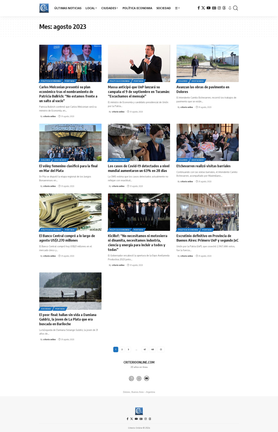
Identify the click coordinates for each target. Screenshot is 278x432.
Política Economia (51, 81)
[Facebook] (199, 8)
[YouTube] (208, 8)
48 (152, 349)
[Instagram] (219, 8)
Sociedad (46, 309)
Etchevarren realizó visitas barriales (203, 166)
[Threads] (224, 8)
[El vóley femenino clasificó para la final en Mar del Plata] (70, 142)
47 (145, 349)
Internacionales (119, 160)
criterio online (49, 116)
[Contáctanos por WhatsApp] (131, 378)
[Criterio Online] (44, 8)
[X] (203, 8)
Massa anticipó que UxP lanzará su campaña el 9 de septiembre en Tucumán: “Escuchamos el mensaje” (139, 91)
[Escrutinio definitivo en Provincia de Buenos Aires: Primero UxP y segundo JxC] (207, 212)
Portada (69, 81)
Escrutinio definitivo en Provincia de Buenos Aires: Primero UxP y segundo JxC (207, 238)
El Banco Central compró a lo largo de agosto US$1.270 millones (67, 238)
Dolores (182, 81)
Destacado (198, 81)
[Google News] (214, 8)
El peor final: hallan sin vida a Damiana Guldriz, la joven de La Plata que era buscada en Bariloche (67, 319)
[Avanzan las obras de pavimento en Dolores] (207, 63)
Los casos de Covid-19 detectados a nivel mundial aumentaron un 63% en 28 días (138, 168)
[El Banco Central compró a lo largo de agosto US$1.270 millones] (70, 212)
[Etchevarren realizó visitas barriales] (207, 142)
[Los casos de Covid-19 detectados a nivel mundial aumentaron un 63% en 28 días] (139, 142)
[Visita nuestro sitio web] (139, 378)
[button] (235, 8)
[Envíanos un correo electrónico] (146, 378)
